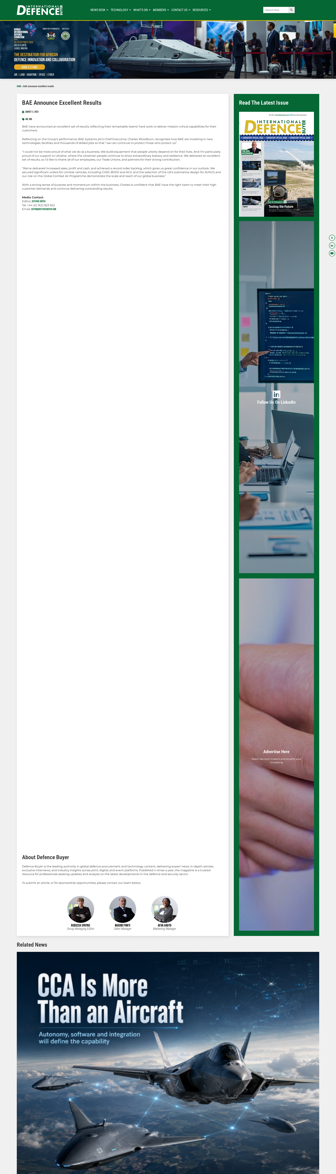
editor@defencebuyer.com (43, 209)
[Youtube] (332, 253)
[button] (14, 1086)
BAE (30, 119)
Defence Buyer (38, 201)
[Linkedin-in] (332, 246)
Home (19, 86)
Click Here (276, 401)
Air (26, 119)
